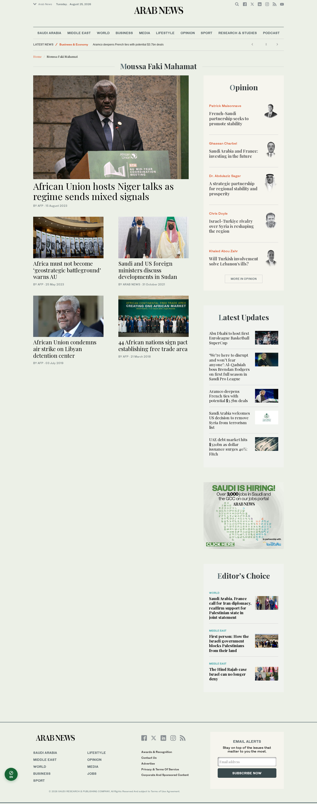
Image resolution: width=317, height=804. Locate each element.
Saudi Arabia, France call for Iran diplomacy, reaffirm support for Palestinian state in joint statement (230, 608)
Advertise (148, 763)
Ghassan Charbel (223, 143)
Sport (206, 33)
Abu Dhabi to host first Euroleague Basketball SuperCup (229, 338)
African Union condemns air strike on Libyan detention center (64, 348)
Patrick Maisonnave (225, 106)
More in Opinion (244, 279)
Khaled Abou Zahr (223, 251)
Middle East (79, 33)
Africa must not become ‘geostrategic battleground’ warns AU (67, 270)
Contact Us (149, 757)
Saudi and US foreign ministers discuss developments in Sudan (147, 270)
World (103, 33)
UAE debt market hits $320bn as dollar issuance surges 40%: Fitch (228, 446)
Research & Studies (237, 33)
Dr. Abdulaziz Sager (225, 176)
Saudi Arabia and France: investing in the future (233, 153)
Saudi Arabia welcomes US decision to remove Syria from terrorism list (229, 420)
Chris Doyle (218, 213)
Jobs (92, 773)
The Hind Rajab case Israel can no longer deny (228, 674)
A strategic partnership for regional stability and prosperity (233, 188)
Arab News (45, 4)
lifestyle (96, 753)
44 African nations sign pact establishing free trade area (153, 345)
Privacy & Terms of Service (160, 769)
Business (124, 33)
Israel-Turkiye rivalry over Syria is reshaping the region (231, 226)
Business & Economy (73, 44)
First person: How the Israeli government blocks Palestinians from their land (229, 643)
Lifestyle (165, 33)
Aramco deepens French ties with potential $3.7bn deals (128, 44)
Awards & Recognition (156, 752)
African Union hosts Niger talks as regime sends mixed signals (103, 191)
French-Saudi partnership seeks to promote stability (229, 118)
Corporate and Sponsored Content (165, 775)
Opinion (188, 33)
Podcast (271, 33)
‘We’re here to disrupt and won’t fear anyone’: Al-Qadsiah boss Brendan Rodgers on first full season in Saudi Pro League (229, 366)
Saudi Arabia (49, 33)
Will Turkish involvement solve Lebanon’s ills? (233, 261)
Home (37, 56)
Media (144, 33)
